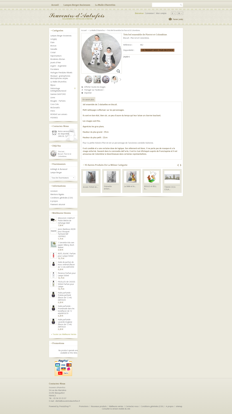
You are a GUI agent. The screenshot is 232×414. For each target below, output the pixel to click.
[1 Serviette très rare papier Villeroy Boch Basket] (53, 244)
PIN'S (52, 111)
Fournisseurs (59, 164)
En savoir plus (88, 99)
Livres (52, 97)
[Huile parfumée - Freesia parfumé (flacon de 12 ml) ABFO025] (53, 295)
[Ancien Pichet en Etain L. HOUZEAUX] (91, 177)
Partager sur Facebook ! (94, 90)
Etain (52, 42)
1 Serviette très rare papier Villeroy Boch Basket (66, 244)
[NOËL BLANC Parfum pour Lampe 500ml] (53, 255)
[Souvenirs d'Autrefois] (77, 16)
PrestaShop (64, 406)
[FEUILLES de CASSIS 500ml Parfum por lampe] (53, 284)
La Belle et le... (130, 186)
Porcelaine (54, 69)
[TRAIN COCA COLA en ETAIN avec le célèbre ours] (172, 177)
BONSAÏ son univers (58, 114)
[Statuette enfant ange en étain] (111, 177)
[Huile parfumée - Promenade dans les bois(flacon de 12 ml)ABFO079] (53, 308)
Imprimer (88, 93)
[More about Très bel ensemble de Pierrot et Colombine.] (53, 153)
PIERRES (54, 118)
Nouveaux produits (99, 406)
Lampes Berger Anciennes (77, 4)
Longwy (53, 39)
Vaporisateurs (55, 56)
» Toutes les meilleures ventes (63, 334)
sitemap (179, 406)
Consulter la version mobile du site (116, 409)
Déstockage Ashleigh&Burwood (58, 89)
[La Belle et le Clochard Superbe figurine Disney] (131, 177)
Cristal (52, 52)
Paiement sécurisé (57, 204)
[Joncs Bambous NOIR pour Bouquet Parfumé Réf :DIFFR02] (53, 231)
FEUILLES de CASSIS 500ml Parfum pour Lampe (66, 284)
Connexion (149, 13)
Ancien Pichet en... (90, 187)
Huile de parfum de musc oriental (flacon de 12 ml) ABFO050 (66, 264)
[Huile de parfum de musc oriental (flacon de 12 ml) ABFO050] (53, 264)
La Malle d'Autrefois (105, 4)
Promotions (58, 343)
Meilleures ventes (61, 213)
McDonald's (55, 108)
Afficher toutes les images (94, 87)
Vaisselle (53, 49)
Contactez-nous (132, 406)
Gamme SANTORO (58, 94)
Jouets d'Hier (55, 62)
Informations (59, 185)
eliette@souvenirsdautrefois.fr (67, 401)
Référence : (128, 45)
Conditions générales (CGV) (61, 198)
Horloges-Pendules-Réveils (61, 73)
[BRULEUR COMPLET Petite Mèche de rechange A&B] (53, 220)
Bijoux (52, 85)
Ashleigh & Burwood (58, 169)
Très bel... (61, 152)
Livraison (54, 191)
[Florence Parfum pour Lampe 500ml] (53, 275)
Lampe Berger (56, 172)
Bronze (53, 46)
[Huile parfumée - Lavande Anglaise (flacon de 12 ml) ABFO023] (53, 321)
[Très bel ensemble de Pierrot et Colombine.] (89, 83)
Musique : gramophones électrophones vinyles (60, 77)
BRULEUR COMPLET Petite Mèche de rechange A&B (66, 220)
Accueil (55, 4)
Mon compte (161, 13)
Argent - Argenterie (58, 66)
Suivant (120, 79)
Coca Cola (54, 104)
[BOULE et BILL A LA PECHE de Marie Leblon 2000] (151, 177)
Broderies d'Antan (57, 59)
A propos (54, 201)
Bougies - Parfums (58, 101)
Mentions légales (57, 194)
